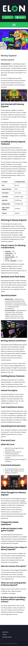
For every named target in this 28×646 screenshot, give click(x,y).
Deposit (21, 17)
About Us (5, 632)
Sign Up (7, 17)
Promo (8, 39)
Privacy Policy (6, 637)
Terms (4, 634)
